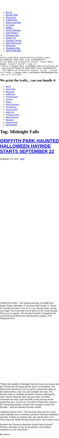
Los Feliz (10, 25)
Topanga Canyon (13, 40)
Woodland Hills (13, 48)
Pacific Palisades (13, 30)
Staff (22, 159)
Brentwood (11, 17)
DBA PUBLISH (13, 50)
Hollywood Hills (13, 22)
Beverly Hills (12, 15)
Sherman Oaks (12, 35)
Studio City (11, 38)
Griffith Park (11, 20)
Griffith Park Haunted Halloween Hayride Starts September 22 (29, 146)
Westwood (10, 45)
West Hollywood (13, 43)
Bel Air (9, 12)
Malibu (9, 27)
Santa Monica (12, 33)
